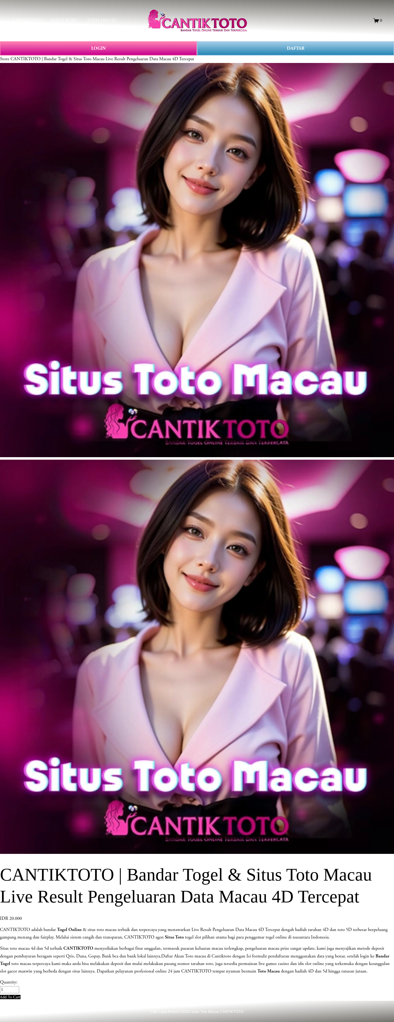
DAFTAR (295, 48)
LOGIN (98, 48)
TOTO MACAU (102, 20)
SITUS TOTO (64, 20)
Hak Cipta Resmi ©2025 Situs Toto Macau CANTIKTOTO (197, 1011)
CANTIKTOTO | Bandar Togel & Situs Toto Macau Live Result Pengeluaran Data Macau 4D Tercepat (102, 59)
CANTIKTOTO (27, 20)
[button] (10, 997)
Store (4, 59)
